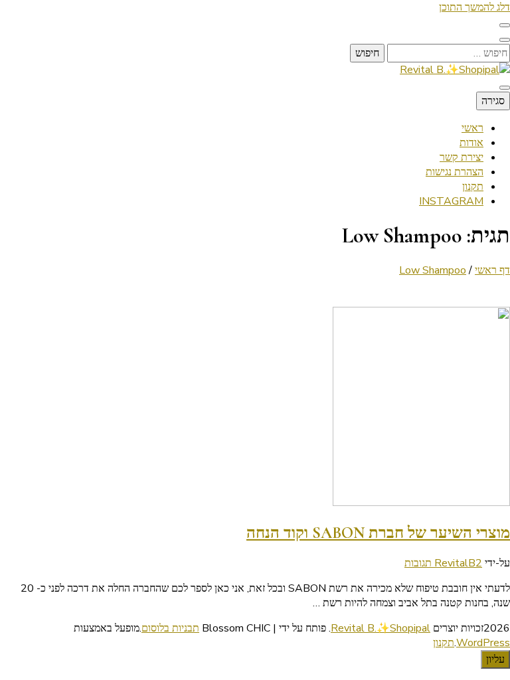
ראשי (472, 128)
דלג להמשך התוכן (474, 7)
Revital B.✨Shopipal (380, 628)
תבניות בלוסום (170, 628)
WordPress (483, 643)
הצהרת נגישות (454, 172)
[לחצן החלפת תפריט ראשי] (504, 88)
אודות (471, 142)
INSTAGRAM (451, 201)
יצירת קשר (461, 157)
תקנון (472, 186)
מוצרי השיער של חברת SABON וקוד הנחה (378, 533)
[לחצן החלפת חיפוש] (504, 40)
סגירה (493, 101)
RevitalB (454, 563)
